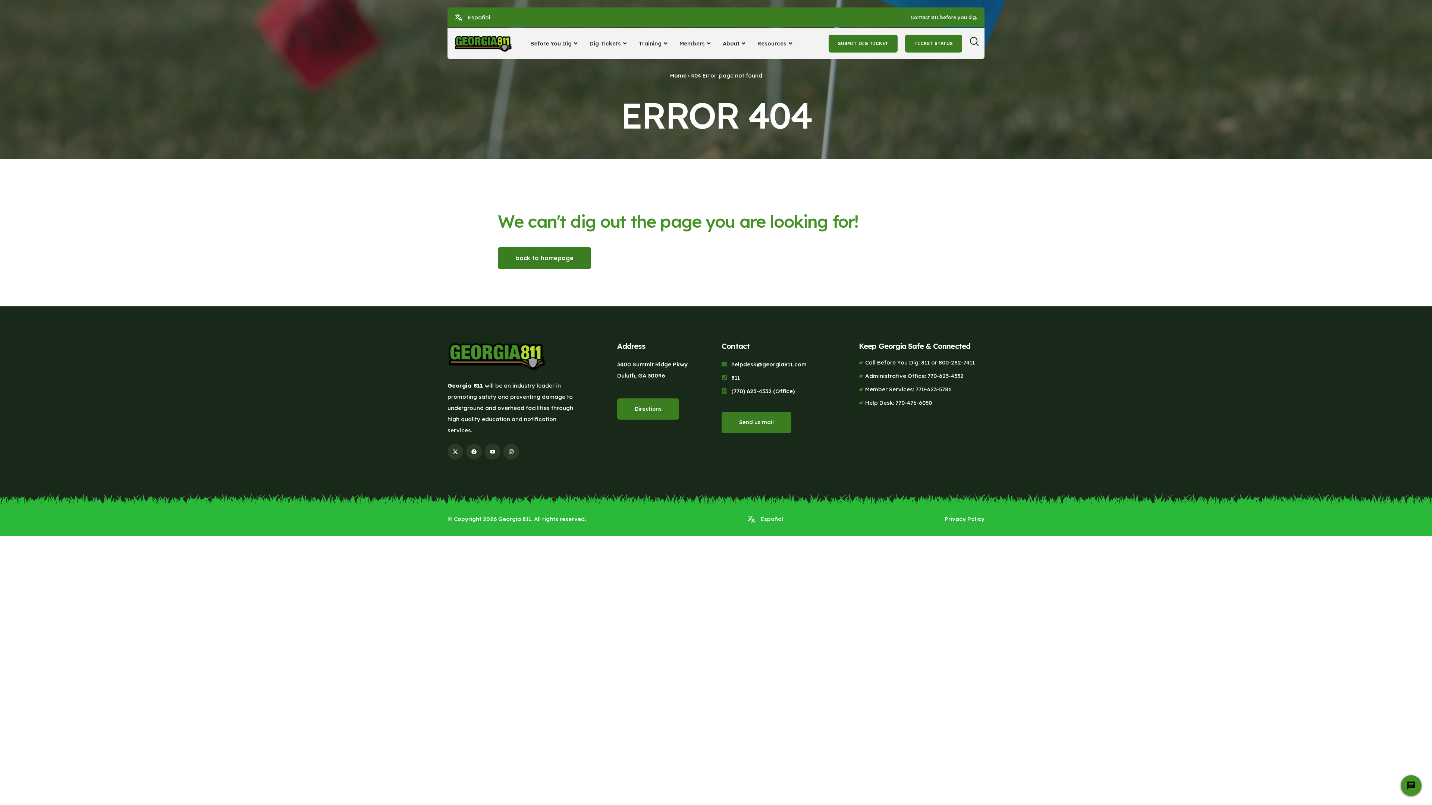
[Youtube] (492, 452)
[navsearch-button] (977, 43)
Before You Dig (551, 43)
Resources (771, 43)
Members (692, 43)
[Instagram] (511, 452)
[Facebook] (474, 452)
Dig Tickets (605, 43)
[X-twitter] (455, 452)
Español (479, 17)
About (731, 43)
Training (650, 43)
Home (678, 75)
